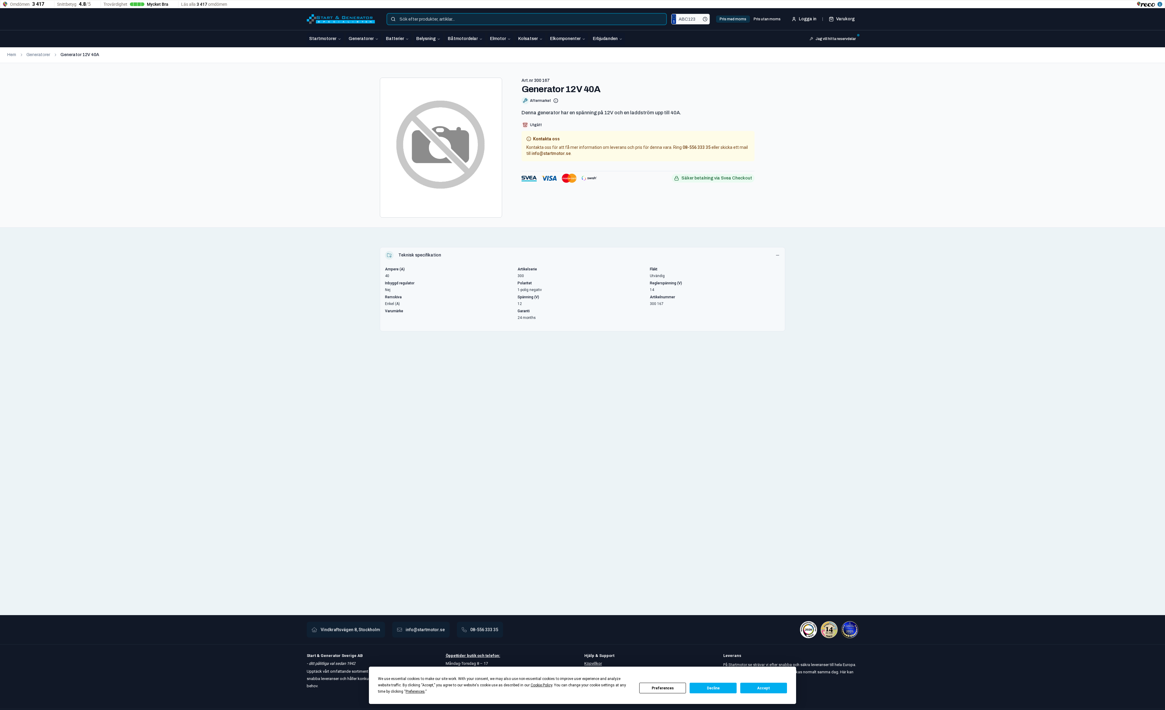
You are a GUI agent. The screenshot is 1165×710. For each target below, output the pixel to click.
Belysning (426, 38)
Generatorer (361, 38)
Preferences (663, 688)
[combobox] (526, 19)
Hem (11, 54)
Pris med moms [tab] (733, 19)
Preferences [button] (415, 691)
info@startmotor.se (551, 153)
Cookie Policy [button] (541, 685)
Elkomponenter (565, 38)
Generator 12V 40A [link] (79, 54)
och (480, 655)
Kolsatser (528, 38)
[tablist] (750, 19)
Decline (713, 688)
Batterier (395, 38)
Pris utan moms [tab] (767, 19)
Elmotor (498, 38)
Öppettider (456, 655)
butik (471, 655)
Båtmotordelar (463, 38)
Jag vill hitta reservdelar (836, 39)
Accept (763, 688)
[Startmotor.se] (341, 19)
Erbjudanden (605, 38)
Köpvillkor (593, 663)
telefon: (492, 655)
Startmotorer (322, 38)
